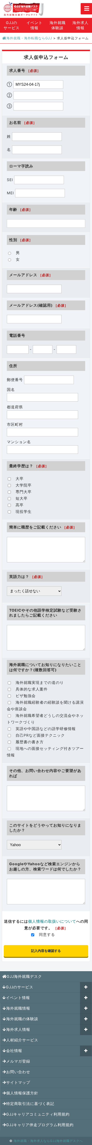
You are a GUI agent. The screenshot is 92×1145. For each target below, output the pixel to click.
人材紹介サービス (22, 1040)
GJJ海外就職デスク (24, 976)
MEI (11, 193)
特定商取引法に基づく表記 (30, 1103)
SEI (10, 180)
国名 (11, 389)
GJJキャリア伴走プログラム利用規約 (40, 1125)
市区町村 (15, 424)
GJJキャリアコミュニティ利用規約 (38, 1114)
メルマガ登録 (18, 1061)
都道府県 (15, 407)
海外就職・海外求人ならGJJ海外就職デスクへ (48, 1141)
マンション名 (19, 442)
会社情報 (14, 1050)
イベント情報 (34, 25)
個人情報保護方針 (22, 1093)
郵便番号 (15, 380)
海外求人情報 (18, 1029)
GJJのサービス (12, 25)
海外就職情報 (18, 1008)
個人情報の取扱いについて (52, 921)
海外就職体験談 (58, 25)
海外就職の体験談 (22, 1019)
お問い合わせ (18, 1072)
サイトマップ (18, 1082)
